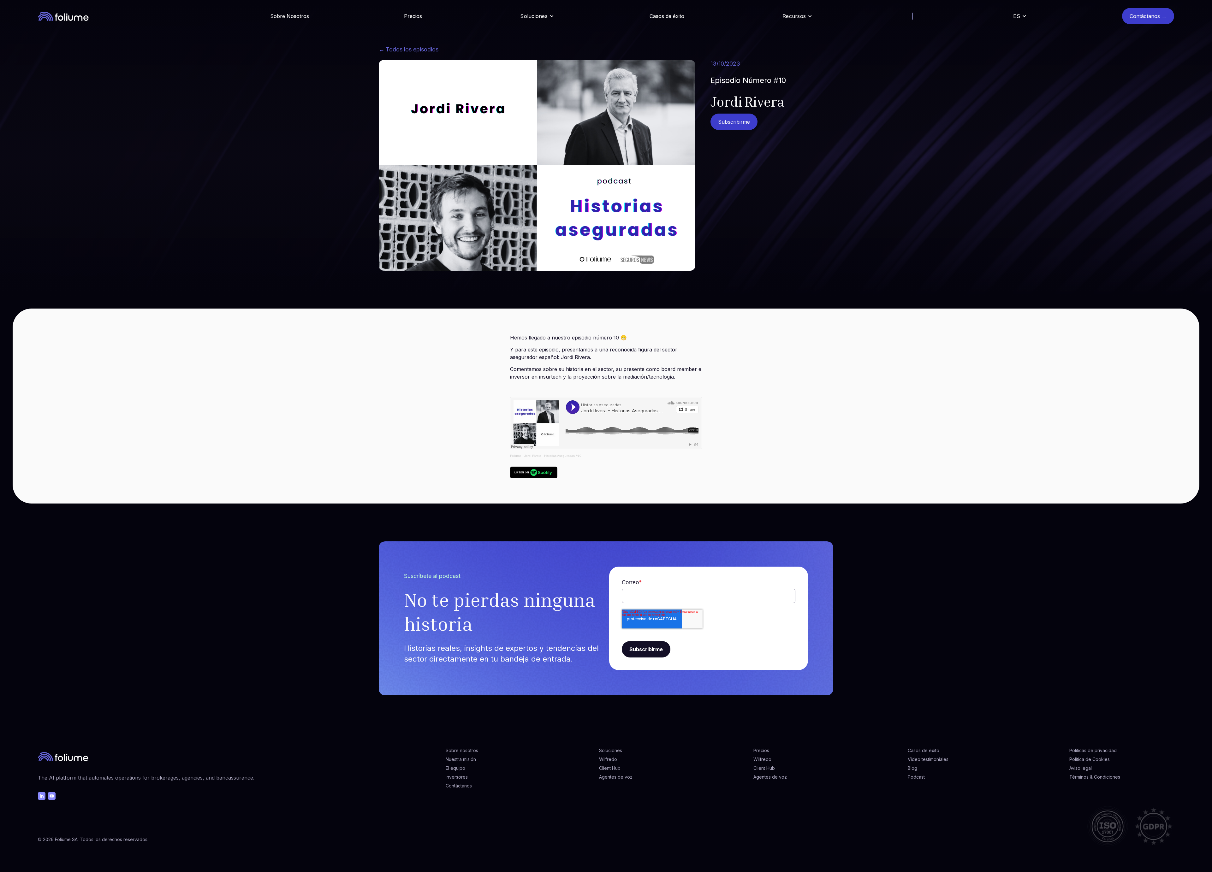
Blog (912, 768)
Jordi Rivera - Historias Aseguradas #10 (552, 455)
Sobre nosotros (462, 750)
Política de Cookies (1089, 759)
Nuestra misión (461, 759)
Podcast (916, 777)
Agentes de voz (616, 777)
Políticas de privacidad (1093, 750)
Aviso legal (1080, 768)
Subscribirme (734, 122)
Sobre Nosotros (289, 16)
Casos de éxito (667, 16)
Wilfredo (608, 759)
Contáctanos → (1148, 16)
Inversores (457, 777)
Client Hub (610, 768)
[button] (537, 16)
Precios (413, 16)
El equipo (455, 768)
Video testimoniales (928, 759)
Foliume (515, 455)
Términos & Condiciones (1094, 777)
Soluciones (610, 750)
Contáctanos (459, 785)
